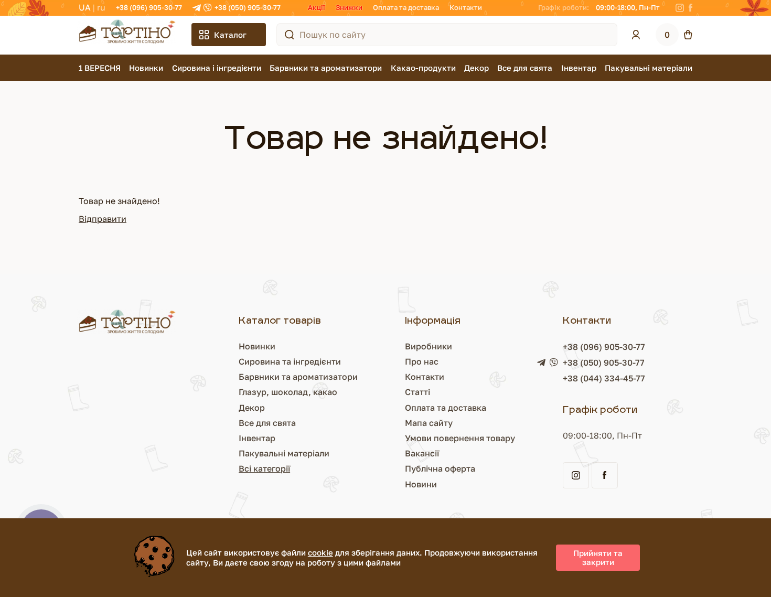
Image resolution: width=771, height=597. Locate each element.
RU (101, 7)
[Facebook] (690, 8)
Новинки (146, 67)
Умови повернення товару (460, 438)
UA (85, 7)
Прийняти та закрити (598, 557)
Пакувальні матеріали (648, 67)
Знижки (349, 7)
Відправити (102, 219)
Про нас (421, 361)
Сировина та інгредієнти (290, 361)
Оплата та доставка (406, 7)
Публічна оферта (440, 468)
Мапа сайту (429, 423)
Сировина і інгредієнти (216, 67)
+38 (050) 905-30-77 (248, 7)
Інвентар (578, 67)
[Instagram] (680, 8)
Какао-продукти (423, 67)
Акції (316, 7)
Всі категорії (264, 468)
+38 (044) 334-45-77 (604, 378)
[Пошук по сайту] (289, 34)
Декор (476, 67)
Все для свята (524, 67)
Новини (421, 484)
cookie (320, 552)
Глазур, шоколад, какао (288, 392)
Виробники (428, 346)
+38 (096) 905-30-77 (149, 7)
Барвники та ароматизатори (326, 67)
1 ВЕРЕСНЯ (100, 67)
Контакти (465, 7)
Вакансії (422, 453)
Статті (417, 392)
